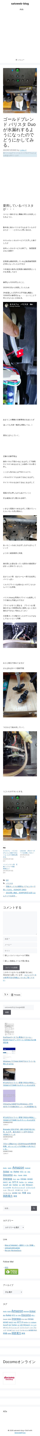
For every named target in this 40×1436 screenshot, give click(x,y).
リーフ (26, 1190)
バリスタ (9, 883)
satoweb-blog (20, 3)
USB (23, 1185)
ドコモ (4, 1190)
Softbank (30, 1182)
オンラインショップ (18, 1187)
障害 (15, 1196)
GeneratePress (20, 1433)
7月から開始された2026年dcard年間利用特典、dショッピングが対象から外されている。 (19, 1146)
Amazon (18, 1167)
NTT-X (15, 1182)
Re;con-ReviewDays (13, 1250)
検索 (7, 1012)
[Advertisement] (20, 34)
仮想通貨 (14, 1193)
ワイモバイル (7, 1193)
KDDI (18, 1179)
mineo (23, 1179)
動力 (19, 1193)
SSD (10, 1185)
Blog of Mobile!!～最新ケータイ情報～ (20, 1245)
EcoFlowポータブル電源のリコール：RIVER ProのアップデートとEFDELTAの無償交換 (19, 1040)
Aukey (16, 1171)
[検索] (34, 1208)
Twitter (15, 1185)
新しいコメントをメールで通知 (17, 955)
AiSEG (9, 1168)
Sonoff (5, 1185)
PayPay (21, 1182)
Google (20, 1175)
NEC (10, 1182)
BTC (21, 1172)
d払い (15, 1175)
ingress (7, 1178)
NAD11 (5, 1182)
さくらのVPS (7, 1187)
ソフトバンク (30, 1187)
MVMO (30, 1179)
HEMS (25, 1175)
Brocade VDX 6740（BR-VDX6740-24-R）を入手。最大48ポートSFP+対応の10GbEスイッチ (19, 1132)
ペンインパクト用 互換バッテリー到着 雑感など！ (10, 866)
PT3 (26, 1182)
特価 (24, 1193)
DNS (28, 1172)
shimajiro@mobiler (12, 1248)
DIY (7, 880)
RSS (6, 1268)
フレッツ (10, 1190)
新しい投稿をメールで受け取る (17, 961)
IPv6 (14, 1179)
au (11, 1171)
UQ (20, 1185)
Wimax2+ (29, 1185)
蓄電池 (29, 1193)
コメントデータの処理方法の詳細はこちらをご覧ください (19, 977)
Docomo (8, 1174)
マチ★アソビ (19, 1190)
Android (27, 1168)
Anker (6, 1171)
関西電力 (8, 1195)
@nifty (5, 1168)
